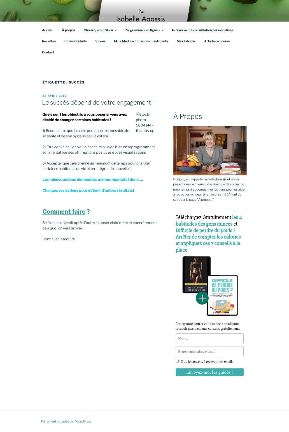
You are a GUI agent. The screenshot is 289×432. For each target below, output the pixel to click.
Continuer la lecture (58, 239)
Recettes (49, 41)
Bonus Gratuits (75, 41)
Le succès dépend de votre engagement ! (98, 102)
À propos (68, 30)
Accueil (47, 30)
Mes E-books (186, 41)
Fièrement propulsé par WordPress (66, 421)
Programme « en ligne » (142, 30)
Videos (100, 41)
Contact (48, 52)
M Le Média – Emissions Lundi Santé (141, 41)
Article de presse (217, 41)
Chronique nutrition (98, 30)
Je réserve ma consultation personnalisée (202, 30)
